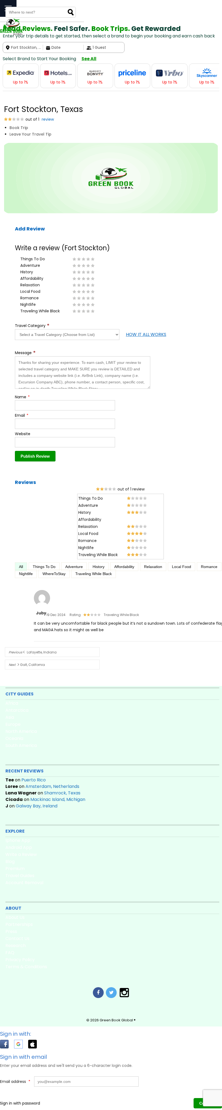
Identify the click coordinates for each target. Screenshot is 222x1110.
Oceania (14, 738)
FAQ (9, 952)
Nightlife (26, 574)
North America (21, 731)
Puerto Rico (33, 780)
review (47, 119)
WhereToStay (54, 574)
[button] (7, 1045)
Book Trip (18, 127)
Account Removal (24, 883)
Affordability (124, 566)
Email (21, 415)
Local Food (181, 566)
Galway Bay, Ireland (36, 806)
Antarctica (16, 710)
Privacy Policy (20, 960)
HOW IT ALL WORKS (146, 334)
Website (22, 434)
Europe (13, 724)
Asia (9, 717)
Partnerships (19, 924)
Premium (15, 868)
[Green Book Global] (11, 33)
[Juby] (42, 606)
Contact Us (17, 938)
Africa (11, 703)
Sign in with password (20, 1103)
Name (22, 397)
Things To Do (44, 566)
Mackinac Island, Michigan (57, 799)
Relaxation (153, 566)
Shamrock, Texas (62, 793)
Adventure (74, 566)
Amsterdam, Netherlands (52, 786)
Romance (209, 566)
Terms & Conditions (26, 967)
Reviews (25, 482)
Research (15, 945)
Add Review (30, 228)
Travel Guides (19, 875)
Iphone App (17, 840)
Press (11, 931)
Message (25, 352)
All (21, 566)
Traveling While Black (93, 574)
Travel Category (32, 325)
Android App (18, 847)
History (99, 566)
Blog (10, 861)
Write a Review (21, 854)
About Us (15, 917)
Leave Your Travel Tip (30, 134)
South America (21, 745)
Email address (15, 1081)
